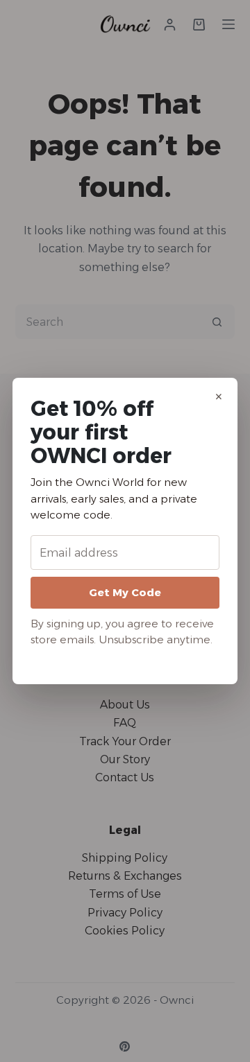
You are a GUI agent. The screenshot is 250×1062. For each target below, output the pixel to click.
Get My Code (125, 592)
